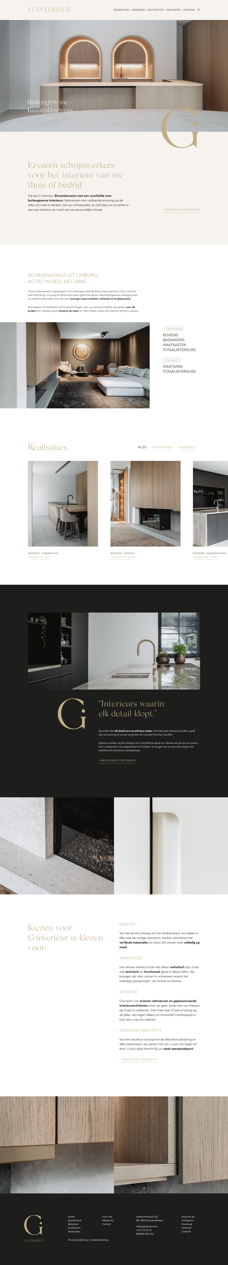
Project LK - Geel (40, 557)
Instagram (187, 1220)
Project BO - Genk (205, 557)
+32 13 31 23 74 (143, 1230)
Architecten (156, 10)
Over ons (107, 1217)
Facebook (187, 1224)
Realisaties (173, 10)
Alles (142, 447)
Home (71, 1217)
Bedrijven (139, 10)
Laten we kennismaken (182, 210)
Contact (106, 1224)
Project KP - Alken (123, 557)
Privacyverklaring (78, 1240)
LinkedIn (186, 1232)
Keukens (170, 335)
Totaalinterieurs (179, 350)
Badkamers (174, 340)
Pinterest (187, 1228)
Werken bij (108, 1220)
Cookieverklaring (98, 1240)
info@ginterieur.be (146, 1226)
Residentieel (122, 10)
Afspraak (189, 10)
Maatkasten (174, 345)
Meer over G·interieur (117, 761)
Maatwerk (173, 367)
